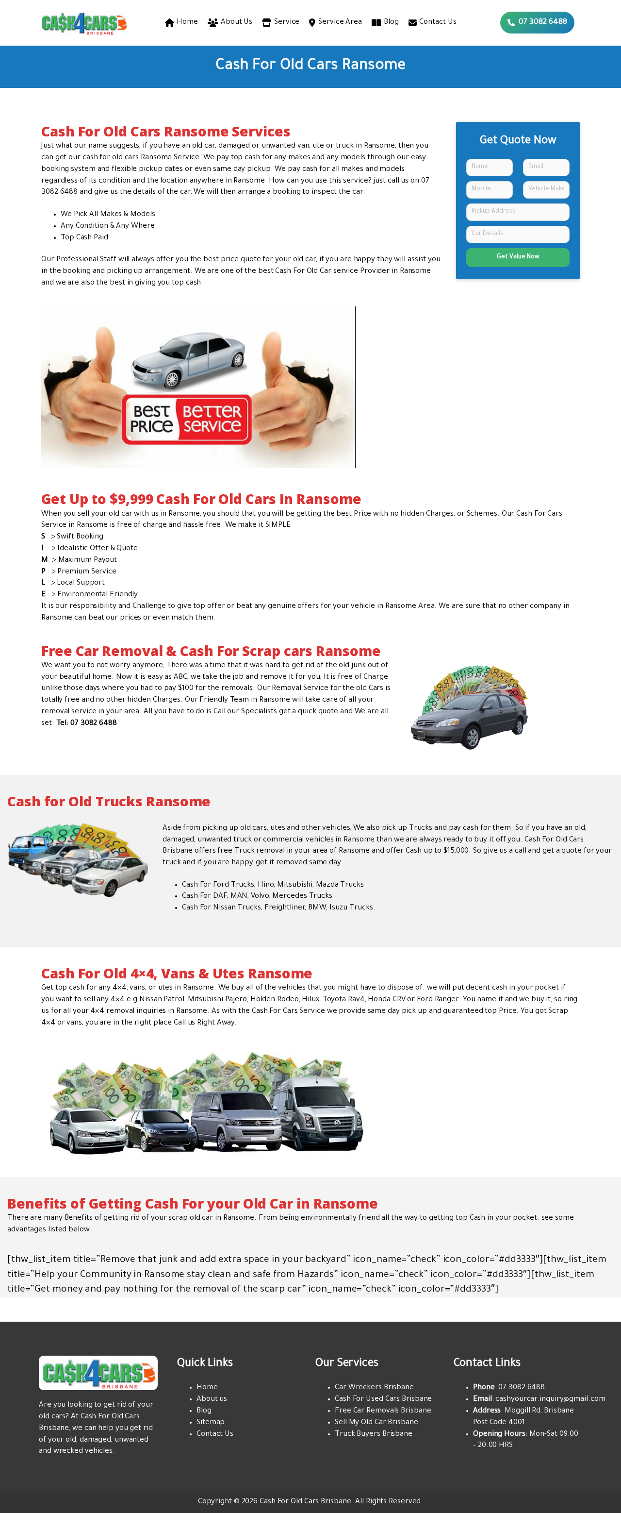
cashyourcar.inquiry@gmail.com (550, 1399)
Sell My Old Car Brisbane (376, 1423)
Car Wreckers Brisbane (374, 1388)
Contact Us (437, 22)
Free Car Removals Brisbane (383, 1411)
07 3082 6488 (521, 1388)
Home (187, 22)
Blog (391, 22)
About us (211, 1399)
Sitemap (210, 1423)
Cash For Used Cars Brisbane (383, 1399)
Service (286, 22)
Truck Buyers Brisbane (373, 1434)
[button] (537, 23)
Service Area (340, 22)
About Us (236, 22)
